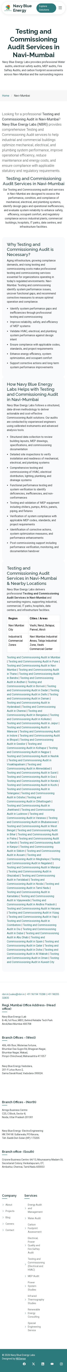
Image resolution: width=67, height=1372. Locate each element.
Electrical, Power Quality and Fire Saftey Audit (34, 1245)
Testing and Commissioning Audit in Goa (31, 776)
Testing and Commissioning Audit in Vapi (32, 916)
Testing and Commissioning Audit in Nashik (33, 756)
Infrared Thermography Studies (36, 1300)
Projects (9, 1211)
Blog (7, 1217)
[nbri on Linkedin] (42, 1364)
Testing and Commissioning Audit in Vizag (33, 912)
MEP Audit (33, 1276)
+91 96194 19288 (36, 994)
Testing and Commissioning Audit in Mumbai (33, 657)
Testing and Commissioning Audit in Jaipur (32, 723)
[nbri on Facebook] (24, 1364)
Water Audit (34, 1218)
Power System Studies (32, 1286)
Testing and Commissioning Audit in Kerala (32, 781)
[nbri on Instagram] (61, 1364)
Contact (9, 1230)
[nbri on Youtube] (52, 1364)
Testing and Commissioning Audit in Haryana (33, 908)
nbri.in (5, 994)
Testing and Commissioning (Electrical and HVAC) (36, 1264)
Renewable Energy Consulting (34, 1313)
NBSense (21, 1358)
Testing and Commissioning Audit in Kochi (32, 785)
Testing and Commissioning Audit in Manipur (33, 867)
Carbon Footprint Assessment (35, 1228)
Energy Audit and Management (35, 1208)
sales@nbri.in (17, 994)
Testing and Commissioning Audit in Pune (33, 661)
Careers (9, 1223)
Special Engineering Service (34, 1327)
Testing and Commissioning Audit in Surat (32, 772)
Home (5, 95)
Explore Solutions (44, 8)
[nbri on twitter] (33, 1364)
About (8, 1204)
